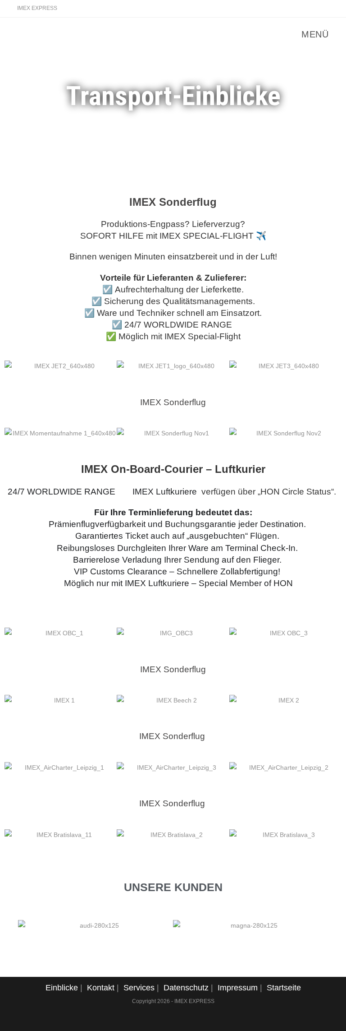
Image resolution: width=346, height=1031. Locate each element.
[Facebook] (325, 8)
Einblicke (62, 987)
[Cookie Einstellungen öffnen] (20, 1019)
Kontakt (100, 987)
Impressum (238, 987)
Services (139, 987)
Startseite (284, 987)
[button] (16, 366)
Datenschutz (186, 987)
